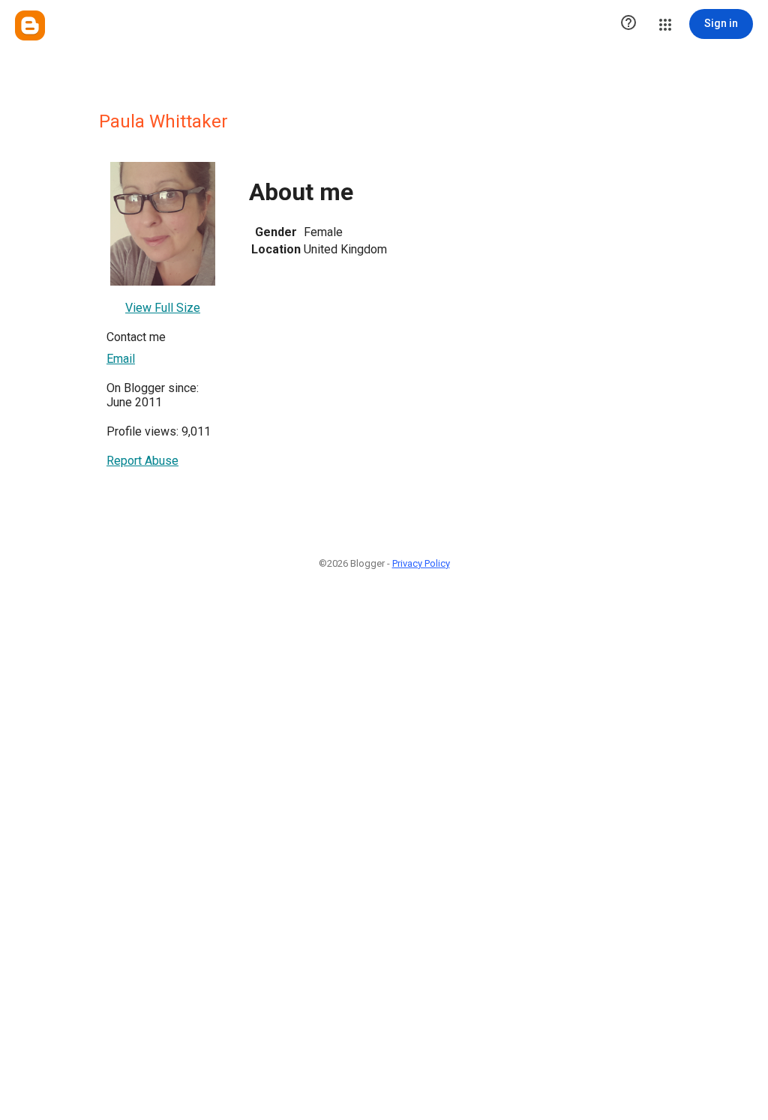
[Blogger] (30, 25)
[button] (628, 24)
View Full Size (162, 308)
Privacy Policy (421, 563)
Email (120, 359)
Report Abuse (142, 461)
